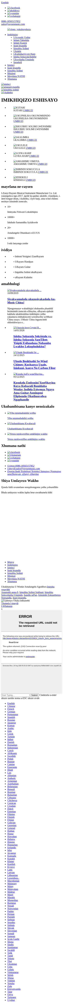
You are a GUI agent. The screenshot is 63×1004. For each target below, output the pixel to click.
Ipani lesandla (20, 45)
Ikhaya (10, 562)
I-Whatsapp (6, 606)
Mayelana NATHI (16, 76)
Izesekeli (17, 62)
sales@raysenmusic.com (13, 24)
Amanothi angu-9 (9, 592)
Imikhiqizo (12, 34)
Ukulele (17, 51)
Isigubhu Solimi (21, 48)
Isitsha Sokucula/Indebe (24, 56)
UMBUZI (28, 110)
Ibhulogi (11, 73)
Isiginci (10, 65)
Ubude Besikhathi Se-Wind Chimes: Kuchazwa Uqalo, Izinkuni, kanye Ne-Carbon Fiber (34, 365)
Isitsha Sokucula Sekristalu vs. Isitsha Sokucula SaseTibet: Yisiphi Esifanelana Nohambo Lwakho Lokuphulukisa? (32, 341)
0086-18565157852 (10, 21)
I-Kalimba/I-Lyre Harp (24, 54)
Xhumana (12, 79)
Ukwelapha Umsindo (23, 59)
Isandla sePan (30, 595)
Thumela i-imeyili (9, 603)
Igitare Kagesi (20, 43)
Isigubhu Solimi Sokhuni (31, 592)
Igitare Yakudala (21, 40)
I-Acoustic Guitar (21, 37)
